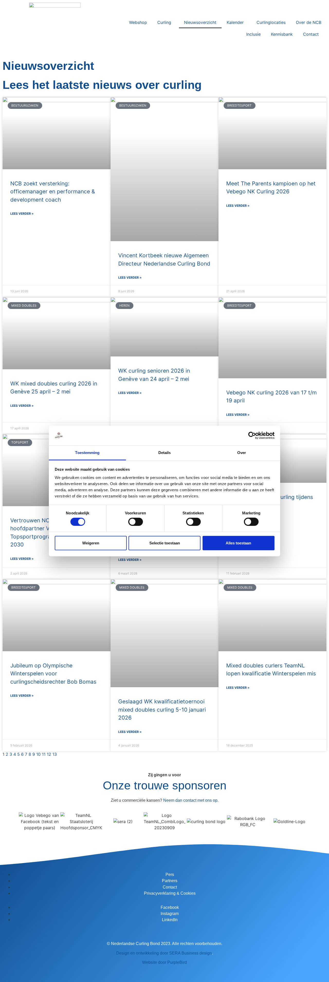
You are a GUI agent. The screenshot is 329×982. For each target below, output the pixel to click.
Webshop (138, 22)
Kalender (235, 22)
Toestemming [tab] (87, 452)
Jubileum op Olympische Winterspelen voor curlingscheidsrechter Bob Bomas (53, 673)
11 (43, 754)
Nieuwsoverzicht (200, 22)
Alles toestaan (238, 543)
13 (54, 754)
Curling (164, 22)
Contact (311, 34)
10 (38, 754)
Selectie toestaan (164, 543)
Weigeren (90, 543)
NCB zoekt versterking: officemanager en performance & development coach (52, 191)
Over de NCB (308, 22)
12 (49, 754)
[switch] (135, 522)
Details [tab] (164, 452)
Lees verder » (22, 213)
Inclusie (253, 34)
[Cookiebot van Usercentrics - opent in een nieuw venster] (252, 435)
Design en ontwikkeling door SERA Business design (164, 953)
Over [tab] (241, 452)
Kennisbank (282, 34)
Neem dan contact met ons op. (190, 800)
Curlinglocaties (271, 22)
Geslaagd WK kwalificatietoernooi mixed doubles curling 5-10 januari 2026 (162, 709)
